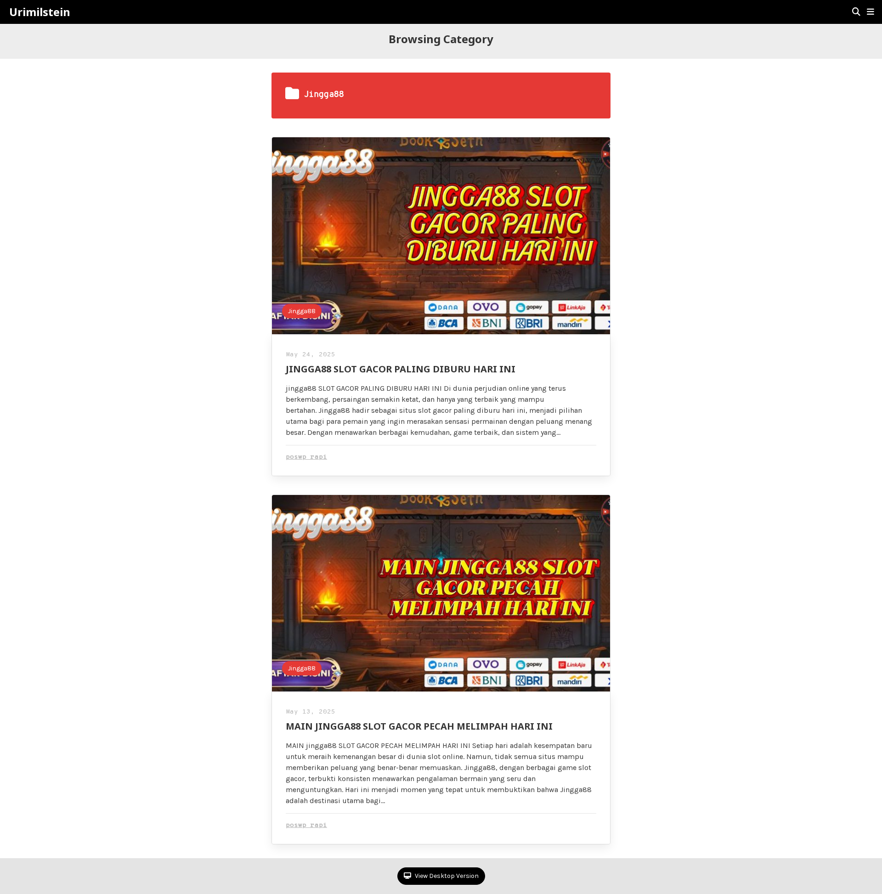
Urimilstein (39, 11)
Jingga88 (302, 311)
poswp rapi (306, 457)
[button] (870, 12)
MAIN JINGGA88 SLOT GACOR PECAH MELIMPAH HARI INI (419, 726)
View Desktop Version (446, 876)
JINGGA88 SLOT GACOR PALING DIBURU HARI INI (400, 369)
